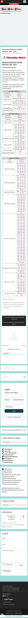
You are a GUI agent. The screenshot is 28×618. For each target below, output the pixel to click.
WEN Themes (19, 613)
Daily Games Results (9, 476)
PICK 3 (11, 306)
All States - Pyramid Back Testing (12, 474)
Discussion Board (13, 302)
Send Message (6, 571)
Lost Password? (17, 417)
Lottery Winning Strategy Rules (11, 482)
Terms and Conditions (9, 604)
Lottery (22, 302)
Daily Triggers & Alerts (14, 84)
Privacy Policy (7, 602)
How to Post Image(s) (14, 86)
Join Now (9, 417)
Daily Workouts (8, 449)
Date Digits (6, 302)
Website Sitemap (8, 462)
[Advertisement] (14, 31)
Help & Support (7, 458)
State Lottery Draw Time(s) (10, 484)
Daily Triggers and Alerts (10, 478)
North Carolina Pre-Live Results (11, 488)
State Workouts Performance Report (13, 480)
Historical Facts (8, 471)
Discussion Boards (8, 454)
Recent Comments (8, 460)
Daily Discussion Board (9, 299)
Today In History (8, 472)
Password (7, 399)
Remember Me (9, 407)
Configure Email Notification (10, 456)
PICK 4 (14, 306)
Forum (19, 302)
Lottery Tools (7, 451)
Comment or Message (8, 550)
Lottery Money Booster (15, 304)
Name (4, 538)
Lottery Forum (6, 304)
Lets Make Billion (18, 53)
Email (4, 544)
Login (24, 345)
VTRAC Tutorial (8, 469)
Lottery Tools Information (10, 452)
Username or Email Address (11, 392)
